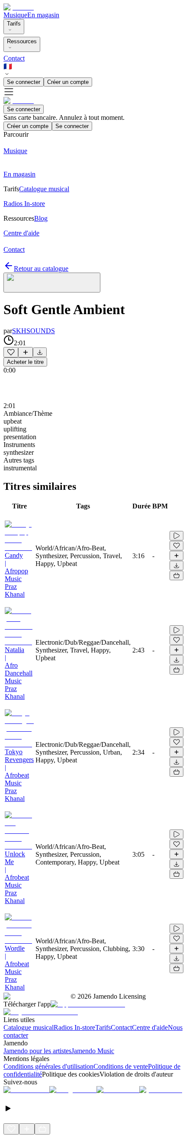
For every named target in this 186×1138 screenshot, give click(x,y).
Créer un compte (68, 82)
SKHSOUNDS (33, 330)
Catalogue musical (28, 1027)
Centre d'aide (150, 1027)
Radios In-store (74, 1027)
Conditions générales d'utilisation (48, 1066)
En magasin (43, 15)
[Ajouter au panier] (176, 575)
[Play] (51, 283)
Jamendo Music (92, 1050)
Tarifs (14, 23)
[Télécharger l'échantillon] (40, 352)
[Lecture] (176, 535)
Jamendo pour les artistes (37, 1050)
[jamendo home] (18, 7)
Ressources (22, 41)
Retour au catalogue (41, 268)
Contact (14, 58)
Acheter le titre (25, 362)
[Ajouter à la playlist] (25, 352)
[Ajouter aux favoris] (10, 352)
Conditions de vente (120, 1066)
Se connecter (23, 82)
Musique (15, 15)
